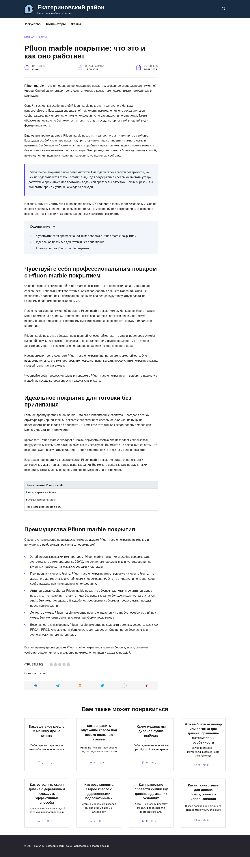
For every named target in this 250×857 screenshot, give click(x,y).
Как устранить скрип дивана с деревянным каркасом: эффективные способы (47, 794)
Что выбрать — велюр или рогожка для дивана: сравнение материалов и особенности (203, 733)
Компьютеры (56, 24)
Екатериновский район (71, 7)
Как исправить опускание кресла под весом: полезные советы (99, 732)
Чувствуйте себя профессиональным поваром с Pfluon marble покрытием (86, 236)
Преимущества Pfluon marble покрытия (62, 248)
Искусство (33, 24)
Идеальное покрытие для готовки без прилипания (70, 242)
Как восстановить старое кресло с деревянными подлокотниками (99, 791)
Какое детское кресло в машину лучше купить (46, 731)
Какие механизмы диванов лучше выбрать (151, 731)
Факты (76, 24)
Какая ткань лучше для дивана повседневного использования (203, 792)
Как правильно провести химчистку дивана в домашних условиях (151, 791)
